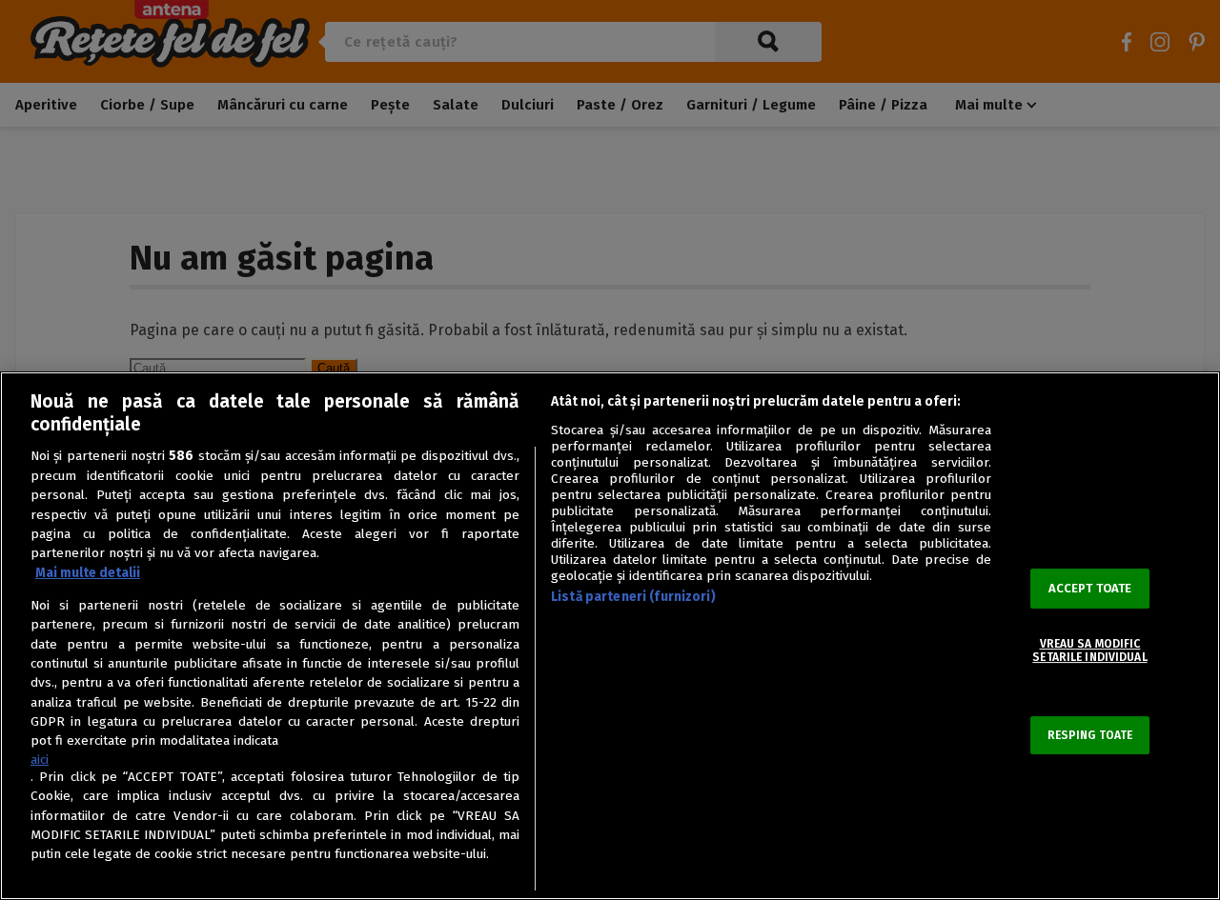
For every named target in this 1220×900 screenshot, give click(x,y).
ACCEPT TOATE (1090, 588)
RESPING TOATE (1090, 735)
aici (39, 759)
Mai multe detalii (87, 573)
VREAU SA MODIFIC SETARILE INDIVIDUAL (1089, 650)
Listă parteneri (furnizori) (633, 597)
